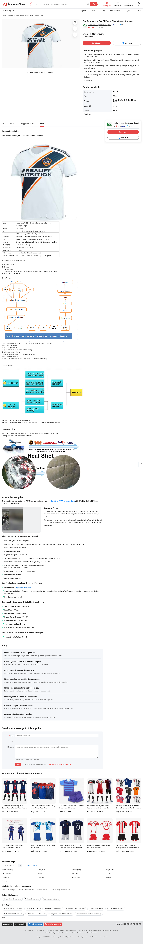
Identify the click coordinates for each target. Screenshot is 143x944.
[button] (88, 4)
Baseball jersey (76, 870)
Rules (139, 11)
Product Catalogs (31, 865)
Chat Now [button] (128, 43)
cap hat (108, 877)
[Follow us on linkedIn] (140, 924)
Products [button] (35, 4)
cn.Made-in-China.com (91, 933)
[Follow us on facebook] (125, 924)
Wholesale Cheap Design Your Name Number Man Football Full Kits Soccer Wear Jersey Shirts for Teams (128, 808)
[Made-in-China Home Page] (13, 4)
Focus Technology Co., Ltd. (57, 937)
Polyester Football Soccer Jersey (61, 914)
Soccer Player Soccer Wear (12, 899)
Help (103, 11)
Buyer (93, 11)
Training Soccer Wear (32, 899)
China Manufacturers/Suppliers (55, 930)
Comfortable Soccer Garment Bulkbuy (89, 914)
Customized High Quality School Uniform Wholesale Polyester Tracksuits (12, 847)
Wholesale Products (71, 930)
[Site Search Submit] (94, 4)
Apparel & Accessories (15, 15)
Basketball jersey (7, 870)
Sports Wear (29, 15)
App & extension (115, 11)
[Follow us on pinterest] (137, 924)
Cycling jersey (6, 873)
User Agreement (82, 937)
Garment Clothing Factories (13, 909)
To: (13, 741)
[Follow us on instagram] (131, 924)
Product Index (107, 930)
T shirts (39, 873)
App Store (7, 924)
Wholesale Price (83, 930)
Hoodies (4, 877)
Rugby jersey (110, 870)
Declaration (93, 937)
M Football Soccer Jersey (115, 909)
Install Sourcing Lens (54, 924)
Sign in (139, 5)
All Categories (9, 11)
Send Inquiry (97, 43)
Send (18, 764)
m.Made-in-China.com (76, 933)
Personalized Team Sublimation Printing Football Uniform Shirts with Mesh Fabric (127, 847)
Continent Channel (96, 930)
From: (12, 736)
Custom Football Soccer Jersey (14, 914)
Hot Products (29, 930)
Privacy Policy (104, 937)
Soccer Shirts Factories (33, 909)
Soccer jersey (41, 870)
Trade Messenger (35, 924)
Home (4, 15)
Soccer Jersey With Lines (51, 899)
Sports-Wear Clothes (23, 588)
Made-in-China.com (62, 933)
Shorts (108, 873)
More (4, 918)
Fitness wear (76, 877)
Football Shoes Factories (53, 909)
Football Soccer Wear (96, 909)
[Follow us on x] (128, 924)
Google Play (20, 924)
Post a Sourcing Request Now (60, 764)
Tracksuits (40, 877)
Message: (10, 747)
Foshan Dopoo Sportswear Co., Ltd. (99, 25)
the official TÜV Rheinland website (63, 501)
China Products (39, 930)
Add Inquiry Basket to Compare (41, 72)
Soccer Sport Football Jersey (37, 914)
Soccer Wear (39, 15)
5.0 (116, 126)
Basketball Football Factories (75, 909)
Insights (115, 930)
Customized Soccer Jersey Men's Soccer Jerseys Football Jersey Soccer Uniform (14, 808)
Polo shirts (75, 873)
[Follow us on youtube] (134, 924)
